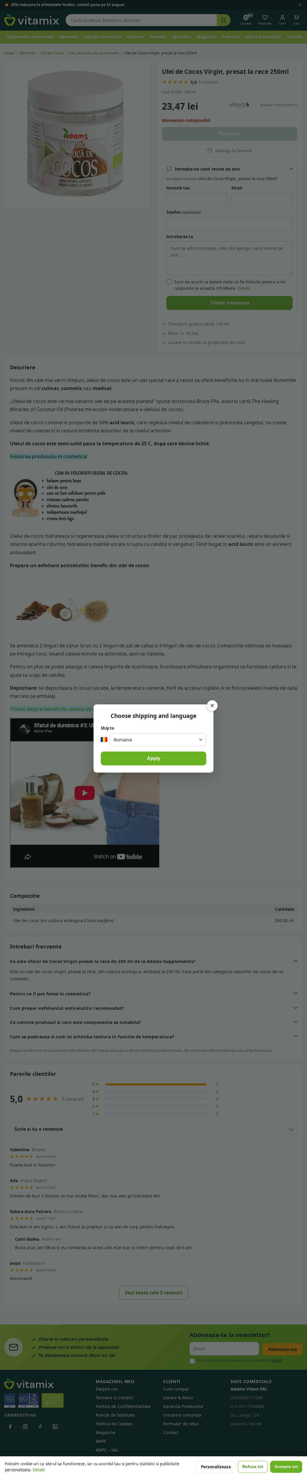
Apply (153, 758)
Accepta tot (286, 1466)
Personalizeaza (216, 1466)
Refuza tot (252, 1466)
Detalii (39, 1469)
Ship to (107, 728)
